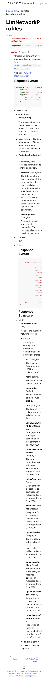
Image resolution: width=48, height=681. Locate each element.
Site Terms (20, 676)
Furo (37, 673)
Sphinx (19, 673)
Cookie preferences (32, 676)
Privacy (11, 676)
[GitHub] (24, 667)
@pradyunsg (30, 673)
